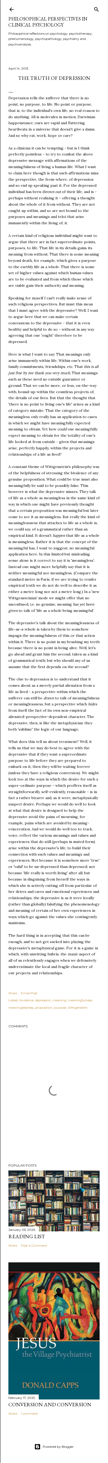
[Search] (96, 8)
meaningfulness (80, 1000)
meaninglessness (21, 1007)
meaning (59, 1000)
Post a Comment (34, 1245)
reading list (26, 1236)
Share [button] (12, 993)
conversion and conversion (49, 1404)
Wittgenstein (78, 1007)
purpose (60, 1007)
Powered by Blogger (58, 1447)
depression (43, 1000)
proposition (43, 1007)
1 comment (29, 1413)
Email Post (29, 993)
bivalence (26, 1000)
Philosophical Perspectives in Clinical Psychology (47, 22)
